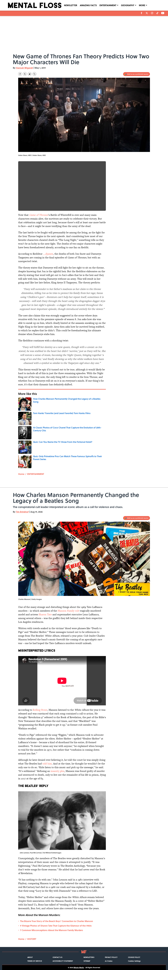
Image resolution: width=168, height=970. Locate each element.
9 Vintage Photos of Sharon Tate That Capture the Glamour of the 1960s (56, 925)
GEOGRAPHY (127, 5)
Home (21, 473)
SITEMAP (87, 961)
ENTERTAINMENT (107, 5)
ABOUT (30, 957)
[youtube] (162, 13)
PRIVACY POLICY (111, 957)
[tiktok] (157, 13)
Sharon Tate (45, 614)
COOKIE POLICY (134, 957)
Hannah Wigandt (24, 67)
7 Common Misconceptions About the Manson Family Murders (51, 930)
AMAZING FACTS (88, 5)
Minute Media (78, 967)
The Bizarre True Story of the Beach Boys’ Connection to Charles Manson (56, 921)
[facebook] (141, 13)
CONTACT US (57, 957)
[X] (147, 13)
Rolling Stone (40, 710)
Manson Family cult (68, 611)
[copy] (34, 74)
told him (47, 763)
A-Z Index (108, 961)
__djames (48, 254)
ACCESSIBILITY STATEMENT (63, 961)
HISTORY (31, 938)
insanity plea (57, 771)
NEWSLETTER (70, 5)
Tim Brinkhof (22, 511)
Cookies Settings (134, 961)
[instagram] (152, 13)
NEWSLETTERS (89, 957)
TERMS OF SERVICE (34, 961)
